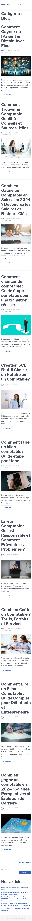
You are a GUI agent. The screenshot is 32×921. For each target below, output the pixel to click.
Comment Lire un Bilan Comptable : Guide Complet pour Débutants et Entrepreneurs (16, 698)
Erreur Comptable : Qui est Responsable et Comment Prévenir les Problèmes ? (15, 535)
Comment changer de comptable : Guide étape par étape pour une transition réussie (15, 290)
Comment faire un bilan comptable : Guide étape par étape (15, 451)
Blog (2, 50)
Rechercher (5, 870)
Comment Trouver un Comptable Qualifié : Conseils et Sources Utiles (14, 116)
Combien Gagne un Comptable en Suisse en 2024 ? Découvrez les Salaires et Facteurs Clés (16, 199)
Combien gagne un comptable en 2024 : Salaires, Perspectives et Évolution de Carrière (16, 789)
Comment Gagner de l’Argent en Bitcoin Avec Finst (13, 36)
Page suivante (24, 862)
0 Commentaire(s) (6, 52)
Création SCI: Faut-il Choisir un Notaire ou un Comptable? (15, 372)
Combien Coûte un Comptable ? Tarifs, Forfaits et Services (16, 616)
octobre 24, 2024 (15, 133)
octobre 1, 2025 (15, 50)
